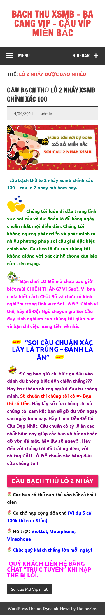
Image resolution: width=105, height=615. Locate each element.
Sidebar (81, 55)
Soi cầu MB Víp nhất (29, 589)
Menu (24, 55)
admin (46, 113)
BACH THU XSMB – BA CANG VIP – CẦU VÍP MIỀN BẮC (52, 23)
